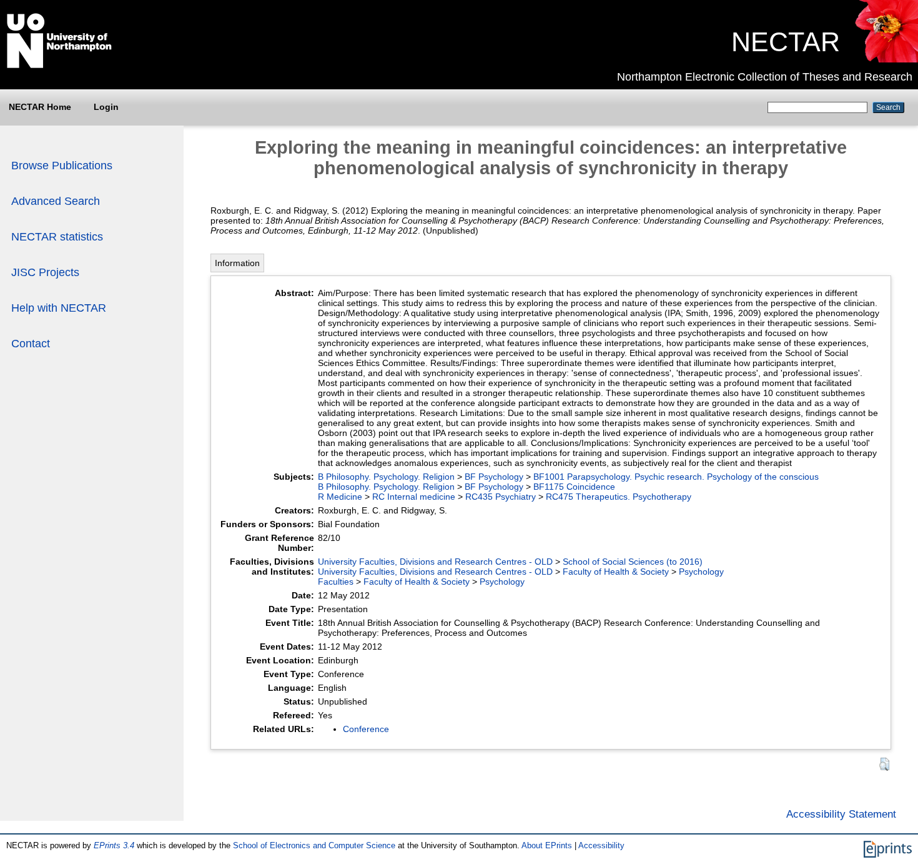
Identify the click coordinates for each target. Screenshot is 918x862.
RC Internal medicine (413, 497)
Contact (30, 343)
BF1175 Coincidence (574, 487)
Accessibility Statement (841, 814)
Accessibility (601, 845)
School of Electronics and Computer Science (314, 845)
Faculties (335, 582)
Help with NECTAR (58, 308)
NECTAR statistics (57, 236)
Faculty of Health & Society (616, 572)
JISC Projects (45, 272)
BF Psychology (494, 477)
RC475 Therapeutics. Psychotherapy (618, 497)
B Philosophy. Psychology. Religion (386, 477)
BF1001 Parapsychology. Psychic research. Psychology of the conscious (676, 477)
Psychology (701, 572)
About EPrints (546, 845)
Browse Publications (61, 165)
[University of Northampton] (59, 66)
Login (106, 107)
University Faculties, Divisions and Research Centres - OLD (435, 562)
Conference (366, 729)
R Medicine (340, 497)
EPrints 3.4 (114, 845)
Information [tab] (237, 263)
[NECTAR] (886, 59)
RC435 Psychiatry (500, 497)
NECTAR (785, 42)
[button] (884, 764)
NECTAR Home (40, 107)
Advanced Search (55, 201)
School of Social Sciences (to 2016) (633, 562)
